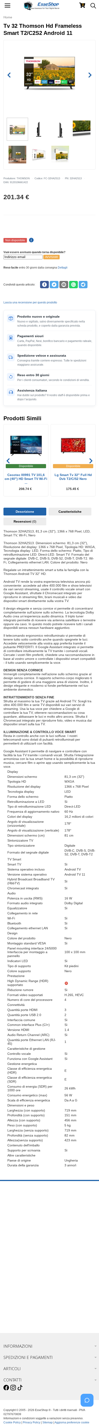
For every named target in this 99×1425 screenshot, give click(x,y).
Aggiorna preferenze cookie (72, 1422)
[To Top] (88, 1414)
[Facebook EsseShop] (6, 1388)
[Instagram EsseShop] (13, 1388)
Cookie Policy (12, 1422)
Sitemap (47, 1422)
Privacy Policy (31, 1422)
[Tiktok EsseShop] (20, 1388)
